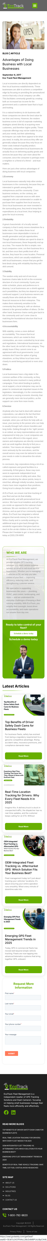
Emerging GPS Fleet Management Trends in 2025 (20, 939)
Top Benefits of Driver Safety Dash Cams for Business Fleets (19, 725)
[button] (34, 5)
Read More (23, 756)
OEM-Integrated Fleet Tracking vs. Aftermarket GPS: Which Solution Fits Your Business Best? (22, 1149)
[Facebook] (6, 1112)
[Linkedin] (13, 1112)
